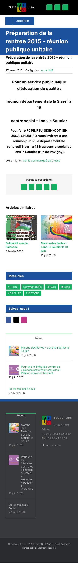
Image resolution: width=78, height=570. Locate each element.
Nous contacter (51, 445)
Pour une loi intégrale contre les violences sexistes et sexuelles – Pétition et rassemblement (41, 370)
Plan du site (52, 544)
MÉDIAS (65, 287)
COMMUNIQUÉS (32, 287)
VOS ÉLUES (14, 293)
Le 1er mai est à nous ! (22, 388)
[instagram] (65, 7)
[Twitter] (16, 320)
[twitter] (57, 7)
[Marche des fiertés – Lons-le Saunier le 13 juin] (14, 348)
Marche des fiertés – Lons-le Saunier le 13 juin (54, 247)
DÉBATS (51, 287)
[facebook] (49, 7)
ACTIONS (13, 287)
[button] (8, 236)
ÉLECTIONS (32, 293)
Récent (39, 338)
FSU (42, 544)
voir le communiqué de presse (41, 160)
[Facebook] (8, 320)
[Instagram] (24, 320)
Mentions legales (47, 547)
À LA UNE (47, 70)
